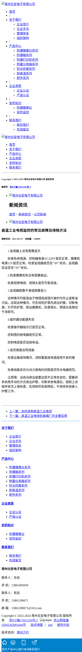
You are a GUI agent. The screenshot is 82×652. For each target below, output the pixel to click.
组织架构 (23, 38)
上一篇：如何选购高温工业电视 (30, 411)
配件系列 (23, 78)
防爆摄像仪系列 (27, 50)
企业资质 (15, 86)
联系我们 (15, 120)
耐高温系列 (24, 73)
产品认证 (23, 95)
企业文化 (23, 28)
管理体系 (23, 33)
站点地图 (37, 624)
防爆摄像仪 (24, 107)
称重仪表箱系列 (27, 64)
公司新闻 (40, 214)
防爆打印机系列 (27, 59)
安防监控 (23, 112)
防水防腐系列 (26, 68)
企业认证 (23, 90)
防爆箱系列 (24, 55)
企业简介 (23, 24)
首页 (12, 11)
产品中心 (15, 46)
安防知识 (15, 103)
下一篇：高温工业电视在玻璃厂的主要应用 (38, 416)
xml (50, 624)
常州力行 (23, 632)
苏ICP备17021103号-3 (20, 187)
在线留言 (23, 129)
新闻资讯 (24, 214)
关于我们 (15, 19)
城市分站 (63, 624)
